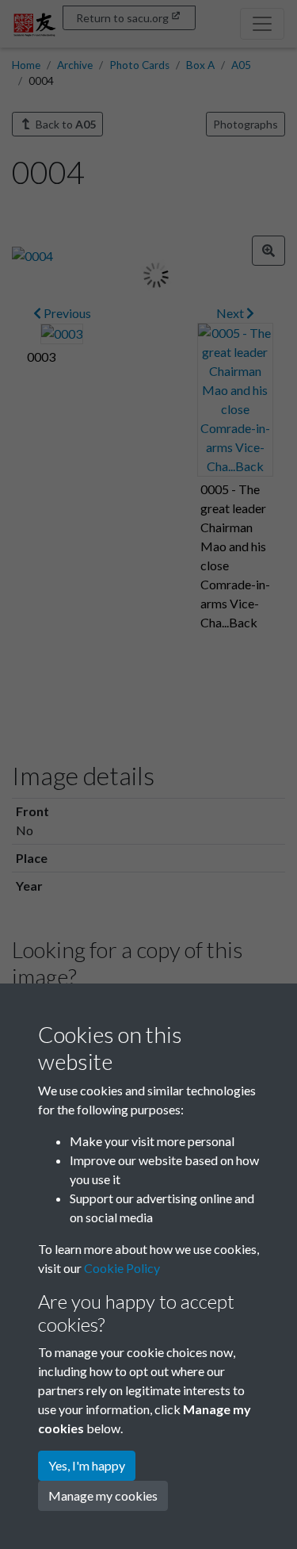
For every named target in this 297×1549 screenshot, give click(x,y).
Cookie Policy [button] (122, 1267)
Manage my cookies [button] (103, 1495)
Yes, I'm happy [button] (86, 1465)
